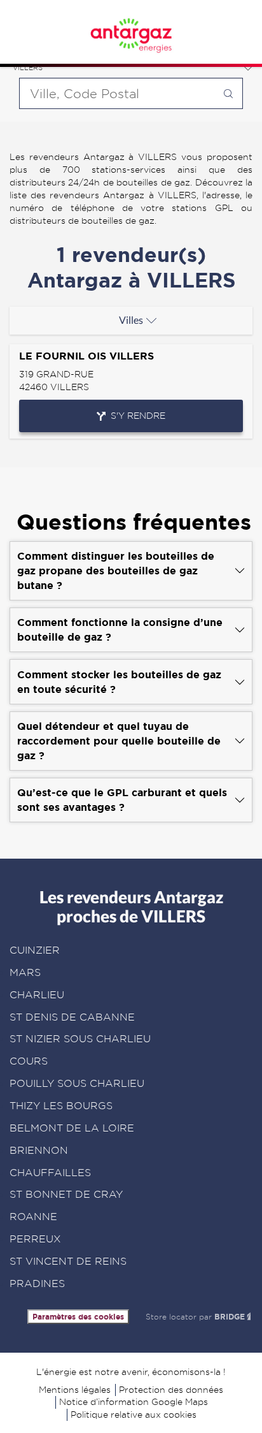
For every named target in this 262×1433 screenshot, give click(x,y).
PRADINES (37, 1283)
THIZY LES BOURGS (61, 1105)
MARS (25, 972)
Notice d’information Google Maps (133, 1402)
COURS (29, 1061)
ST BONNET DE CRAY (66, 1194)
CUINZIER (35, 950)
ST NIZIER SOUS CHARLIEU (80, 1038)
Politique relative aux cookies (134, 1414)
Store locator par (195, 1317)
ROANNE (33, 1216)
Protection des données (171, 1390)
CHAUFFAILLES (50, 1172)
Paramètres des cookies (78, 1317)
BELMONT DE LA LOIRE (72, 1128)
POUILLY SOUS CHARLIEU (77, 1083)
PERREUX (35, 1238)
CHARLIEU (37, 994)
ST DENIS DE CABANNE (72, 1017)
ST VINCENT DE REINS (68, 1261)
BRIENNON (39, 1150)
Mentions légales (75, 1390)
